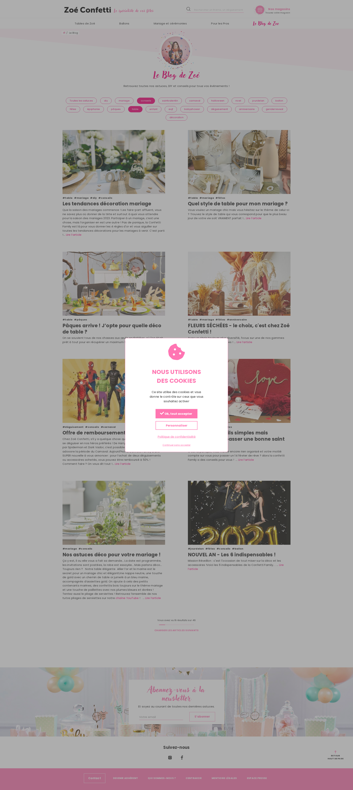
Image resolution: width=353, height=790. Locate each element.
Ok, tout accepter (178, 414)
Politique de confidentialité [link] (177, 437)
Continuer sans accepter (176, 445)
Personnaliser (176, 425)
